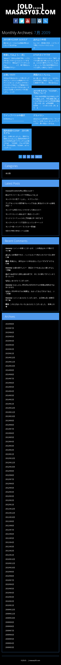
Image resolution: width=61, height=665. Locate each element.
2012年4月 (10, 492)
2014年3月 (10, 396)
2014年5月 (10, 387)
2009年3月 (10, 647)
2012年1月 (10, 505)
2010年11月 (10, 563)
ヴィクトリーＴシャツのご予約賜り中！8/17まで (24, 218)
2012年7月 (10, 479)
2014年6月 (10, 383)
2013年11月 (10, 412)
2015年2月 (10, 349)
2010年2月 (10, 601)
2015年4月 (10, 341)
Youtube (27, 20)
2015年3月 (10, 345)
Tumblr (33, 20)
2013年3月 (10, 446)
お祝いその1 (9, 74)
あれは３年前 (39, 39)
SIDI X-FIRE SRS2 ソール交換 (17, 231)
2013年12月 (10, 408)
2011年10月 (10, 517)
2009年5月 (10, 639)
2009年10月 (10, 618)
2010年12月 (10, 559)
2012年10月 (10, 467)
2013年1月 (10, 454)
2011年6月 (10, 534)
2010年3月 (10, 597)
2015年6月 (10, 332)
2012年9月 (10, 471)
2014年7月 (10, 379)
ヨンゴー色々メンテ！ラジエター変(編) (21, 227)
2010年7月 (10, 580)
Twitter (21, 20)
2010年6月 (10, 584)
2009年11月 (10, 614)
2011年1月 (10, 555)
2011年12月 (10, 509)
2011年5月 (10, 538)
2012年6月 (10, 484)
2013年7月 (10, 429)
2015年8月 (10, 324)
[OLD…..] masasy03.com (30, 9)
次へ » (38, 157)
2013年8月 (10, 425)
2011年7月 (10, 530)
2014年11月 (10, 362)
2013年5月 (10, 437)
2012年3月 (10, 496)
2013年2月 (10, 450)
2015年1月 (10, 353)
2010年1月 (10, 605)
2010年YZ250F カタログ (15, 39)
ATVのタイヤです (41, 54)
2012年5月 (10, 488)
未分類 (8, 173)
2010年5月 (10, 589)
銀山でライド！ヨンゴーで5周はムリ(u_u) (22, 195)
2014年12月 (10, 358)
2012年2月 (10, 500)
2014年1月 (10, 404)
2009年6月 (10, 635)
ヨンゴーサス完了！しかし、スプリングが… (23, 199)
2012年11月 (10, 463)
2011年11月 (10, 513)
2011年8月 (10, 526)
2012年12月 (10, 458)
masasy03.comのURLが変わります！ (20, 191)
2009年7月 (10, 631)
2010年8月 (10, 576)
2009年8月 (10, 626)
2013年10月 (10, 416)
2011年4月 (10, 542)
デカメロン (38, 115)
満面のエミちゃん (41, 74)
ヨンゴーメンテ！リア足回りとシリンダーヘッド (24, 223)
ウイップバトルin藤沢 (14, 115)
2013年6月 (10, 433)
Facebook (15, 20)
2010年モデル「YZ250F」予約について (46, 91)
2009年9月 (10, 622)
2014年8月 (10, 374)
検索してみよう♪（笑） (15, 54)
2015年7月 (10, 328)
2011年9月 (10, 521)
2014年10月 (10, 366)
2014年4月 (10, 391)
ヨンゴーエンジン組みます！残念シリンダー (23, 214)
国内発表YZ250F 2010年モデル (16, 131)
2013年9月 (10, 421)
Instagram (39, 20)
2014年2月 (10, 400)
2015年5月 (10, 337)
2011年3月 (10, 547)
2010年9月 (10, 572)
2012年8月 (10, 475)
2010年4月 (10, 593)
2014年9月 (10, 370)
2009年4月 (10, 643)
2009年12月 (10, 610)
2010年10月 (10, 568)
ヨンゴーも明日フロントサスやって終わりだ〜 (23, 210)
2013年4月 (10, 442)
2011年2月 (10, 551)
